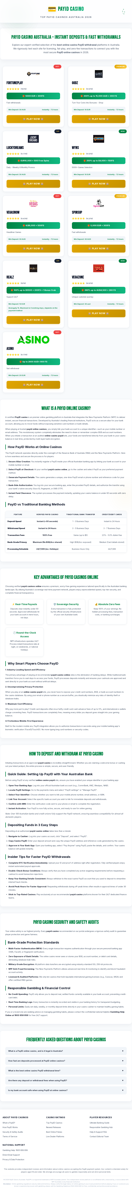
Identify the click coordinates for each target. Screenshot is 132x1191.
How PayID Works (10, 1127)
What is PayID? (9, 1123)
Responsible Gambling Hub (101, 1127)
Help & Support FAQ (98, 1132)
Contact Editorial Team (99, 1136)
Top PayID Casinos (54, 1123)
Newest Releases (53, 1127)
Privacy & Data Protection (13, 1159)
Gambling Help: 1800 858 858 (15, 1150)
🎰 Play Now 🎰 (33, 119)
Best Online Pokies (54, 1132)
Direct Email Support (11, 1155)
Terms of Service (10, 1136)
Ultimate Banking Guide (99, 1123)
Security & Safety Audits (13, 1132)
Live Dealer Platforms (55, 1136)
